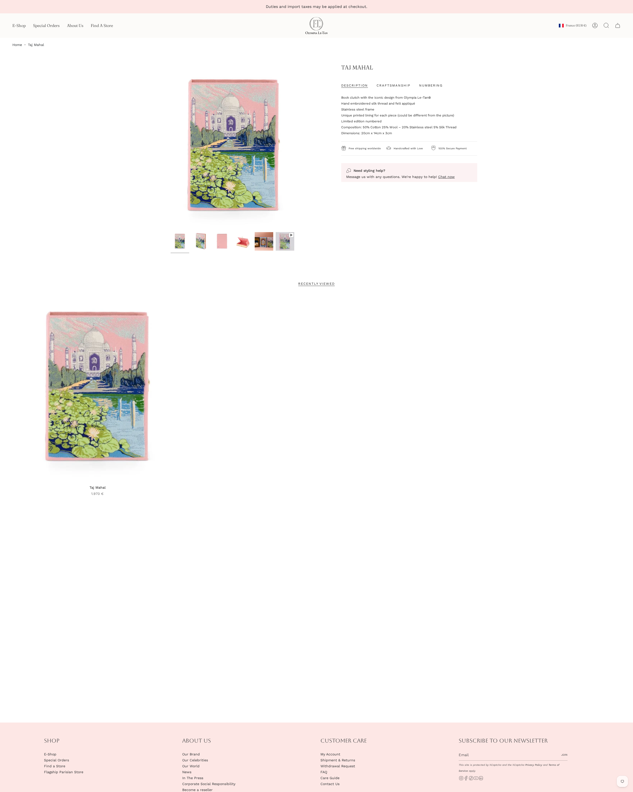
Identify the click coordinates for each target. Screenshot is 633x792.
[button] (19, 25)
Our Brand (191, 754)
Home (17, 45)
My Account (330, 754)
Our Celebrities (195, 760)
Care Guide (329, 778)
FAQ (323, 772)
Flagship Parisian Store (63, 772)
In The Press (192, 778)
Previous (151, 147)
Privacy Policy (533, 765)
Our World (191, 766)
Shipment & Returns (337, 760)
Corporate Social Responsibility (208, 784)
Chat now (446, 177)
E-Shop (50, 754)
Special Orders (56, 760)
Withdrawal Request (337, 766)
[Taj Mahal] (97, 388)
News (186, 772)
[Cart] (617, 25)
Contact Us (329, 784)
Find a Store (54, 766)
